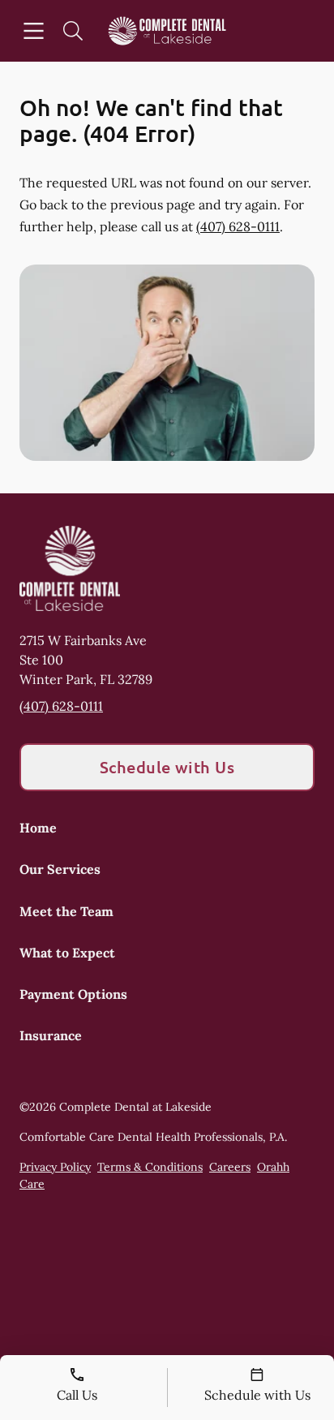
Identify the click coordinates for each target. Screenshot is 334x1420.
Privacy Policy (55, 1167)
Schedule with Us (167, 766)
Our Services (60, 869)
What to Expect (67, 953)
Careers (229, 1167)
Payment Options (73, 994)
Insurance (50, 1035)
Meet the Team (66, 911)
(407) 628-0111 (238, 226)
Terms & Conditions (150, 1167)
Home (38, 828)
